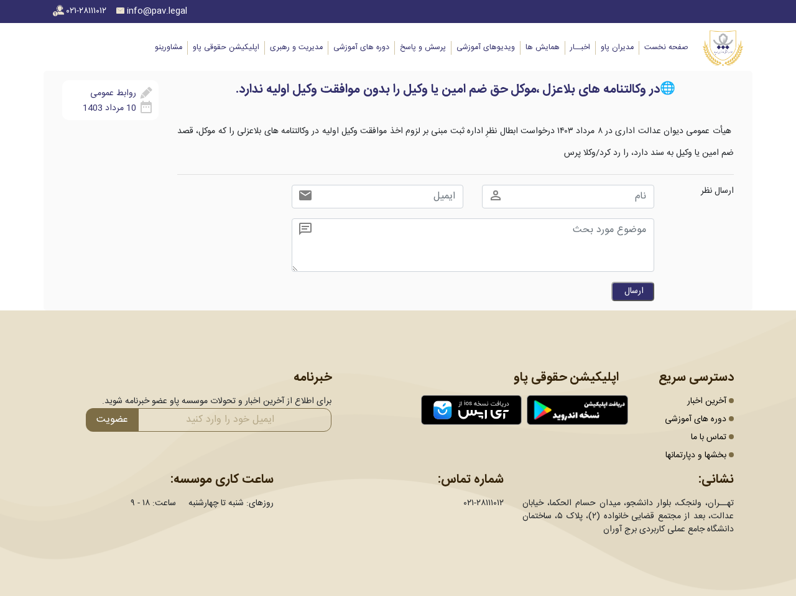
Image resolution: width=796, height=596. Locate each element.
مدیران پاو (617, 47)
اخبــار (580, 47)
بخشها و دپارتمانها (695, 455)
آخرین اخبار (706, 401)
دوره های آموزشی (361, 47)
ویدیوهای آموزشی (485, 47)
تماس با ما (708, 437)
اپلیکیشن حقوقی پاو (226, 47)
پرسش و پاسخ (423, 47)
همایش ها (542, 47)
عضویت (112, 419)
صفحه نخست (666, 47)
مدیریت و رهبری (296, 47)
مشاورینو (168, 47)
